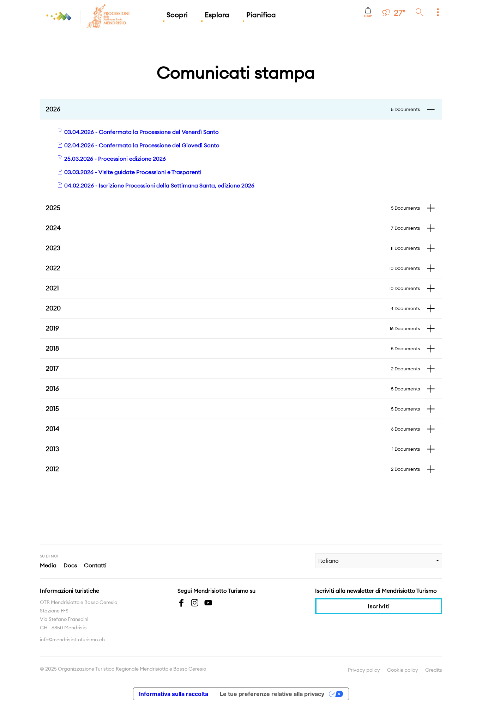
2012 (233, 469)
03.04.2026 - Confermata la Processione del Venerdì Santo (141, 131)
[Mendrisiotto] (59, 16)
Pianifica (261, 14)
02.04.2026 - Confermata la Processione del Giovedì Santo (141, 145)
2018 (233, 348)
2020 (233, 308)
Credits (433, 670)
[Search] (419, 13)
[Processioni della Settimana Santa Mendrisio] (86, 16)
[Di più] (438, 13)
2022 (233, 268)
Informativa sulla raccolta (173, 693)
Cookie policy (402, 670)
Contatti (95, 565)
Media (48, 565)
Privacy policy (364, 670)
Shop (368, 16)
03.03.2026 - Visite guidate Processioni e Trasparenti (132, 171)
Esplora (217, 14)
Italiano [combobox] (328, 560)
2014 (233, 429)
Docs (70, 565)
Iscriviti (379, 606)
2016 (233, 388)
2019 (233, 328)
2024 (233, 228)
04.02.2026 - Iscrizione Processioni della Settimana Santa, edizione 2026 (158, 185)
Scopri (177, 14)
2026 (233, 109)
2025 (233, 208)
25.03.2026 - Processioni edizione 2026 (114, 158)
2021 (233, 288)
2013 (233, 449)
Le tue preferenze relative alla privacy (272, 693)
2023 (233, 248)
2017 (233, 368)
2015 (233, 409)
